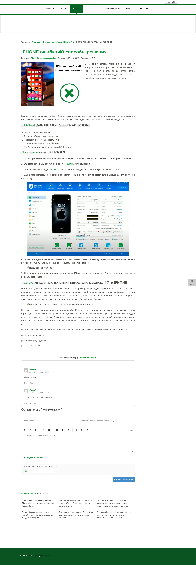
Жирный (24, 430)
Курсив (30, 430)
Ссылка (43, 430)
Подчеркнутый (35, 430)
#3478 (47, 393)
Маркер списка (68, 430)
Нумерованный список (62, 430)
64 (55, 169)
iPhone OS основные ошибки (43, 58)
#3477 (47, 372)
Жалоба (33, 383)
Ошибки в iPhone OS (63, 42)
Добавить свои (88, 358)
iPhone (46, 42)
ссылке (69, 164)
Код (81, 430)
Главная (36, 42)
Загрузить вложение (34, 458)
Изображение (49, 430)
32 (50, 169)
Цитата (76, 430)
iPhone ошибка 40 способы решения (64, 52)
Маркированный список (57, 430)
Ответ (26, 383)
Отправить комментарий (123, 479)
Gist (87, 430)
